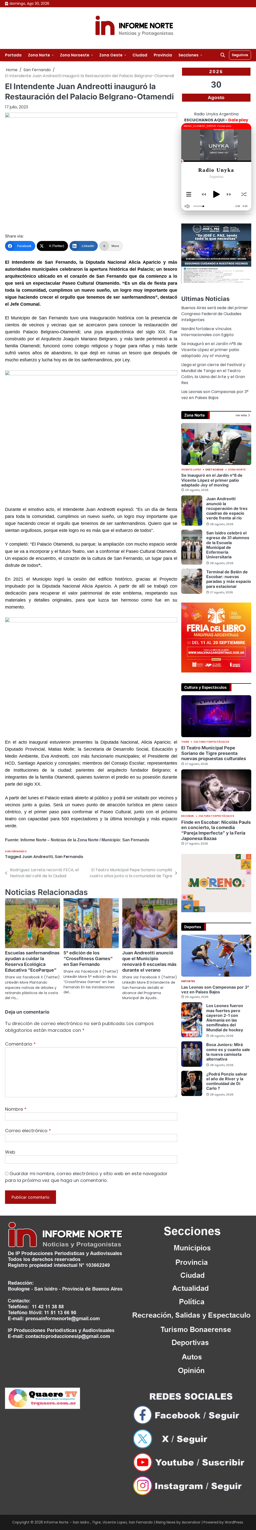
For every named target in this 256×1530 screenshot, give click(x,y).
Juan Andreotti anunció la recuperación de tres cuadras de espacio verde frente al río (227, 508)
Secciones (188, 55)
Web (10, 1152)
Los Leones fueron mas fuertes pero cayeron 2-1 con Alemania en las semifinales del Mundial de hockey (224, 1017)
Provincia (163, 55)
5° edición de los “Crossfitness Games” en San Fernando (88, 958)
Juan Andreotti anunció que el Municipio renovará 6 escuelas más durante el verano (149, 961)
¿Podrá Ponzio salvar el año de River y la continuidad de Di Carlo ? (226, 1081)
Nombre (15, 1109)
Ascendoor (191, 1522)
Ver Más (241, 415)
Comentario (20, 1044)
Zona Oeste (110, 55)
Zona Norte (39, 55)
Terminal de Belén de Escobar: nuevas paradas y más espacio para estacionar (228, 579)
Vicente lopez (191, 469)
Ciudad (139, 55)
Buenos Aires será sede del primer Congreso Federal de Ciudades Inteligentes (214, 314)
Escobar (187, 816)
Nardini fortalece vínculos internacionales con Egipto (207, 332)
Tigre (185, 742)
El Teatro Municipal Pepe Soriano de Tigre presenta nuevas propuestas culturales (213, 753)
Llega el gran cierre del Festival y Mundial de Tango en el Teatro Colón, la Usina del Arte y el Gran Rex (213, 374)
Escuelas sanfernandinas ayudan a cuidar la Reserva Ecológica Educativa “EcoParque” (32, 961)
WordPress (234, 1522)
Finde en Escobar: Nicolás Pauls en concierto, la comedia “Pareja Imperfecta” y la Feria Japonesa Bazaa (216, 830)
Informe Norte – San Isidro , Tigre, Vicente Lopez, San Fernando (98, 1522)
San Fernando (16, 851)
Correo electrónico (28, 1130)
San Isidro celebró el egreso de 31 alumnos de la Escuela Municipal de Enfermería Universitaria (227, 544)
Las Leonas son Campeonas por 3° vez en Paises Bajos (214, 395)
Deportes (188, 981)
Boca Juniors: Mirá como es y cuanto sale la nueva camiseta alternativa (228, 1052)
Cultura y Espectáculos (211, 742)
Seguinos (240, 54)
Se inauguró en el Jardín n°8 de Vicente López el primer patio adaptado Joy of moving (211, 350)
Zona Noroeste (74, 55)
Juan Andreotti (37, 857)
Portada (13, 55)
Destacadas (215, 469)
